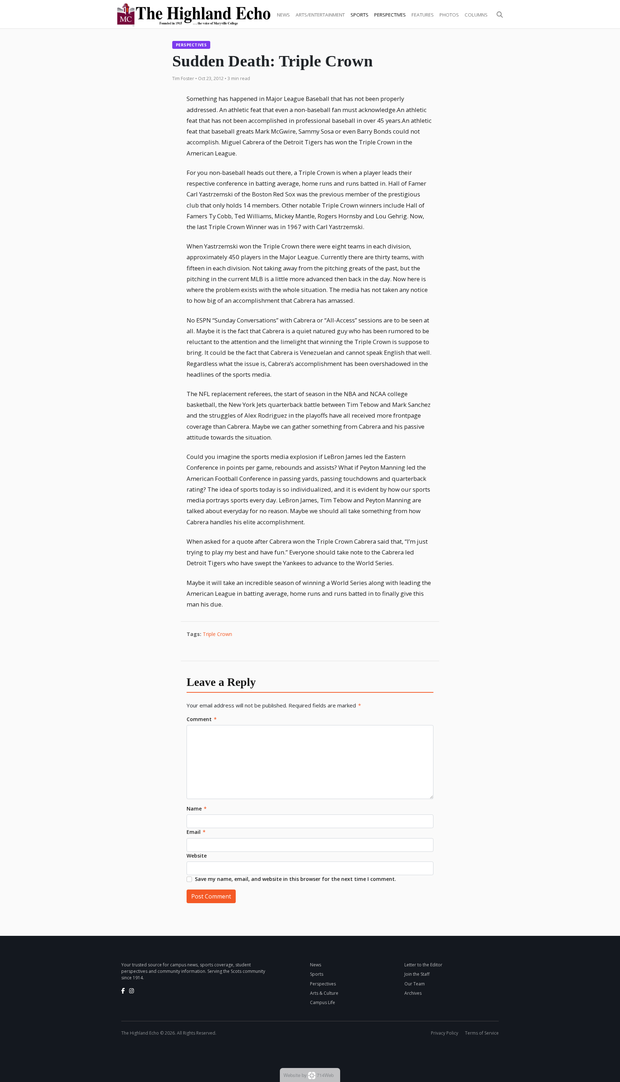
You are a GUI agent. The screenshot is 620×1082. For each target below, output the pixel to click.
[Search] (500, 14)
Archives (413, 993)
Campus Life (322, 1002)
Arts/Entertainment (320, 14)
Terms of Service (482, 1033)
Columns (476, 14)
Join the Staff (416, 974)
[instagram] (131, 991)
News (283, 14)
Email (196, 831)
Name (197, 808)
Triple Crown (217, 634)
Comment (202, 719)
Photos (449, 14)
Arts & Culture (324, 993)
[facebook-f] (123, 991)
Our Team (414, 984)
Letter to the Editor (423, 965)
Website (197, 855)
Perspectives (390, 14)
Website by (308, 1075)
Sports (359, 14)
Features (423, 14)
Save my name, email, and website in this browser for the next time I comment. (295, 879)
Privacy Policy (444, 1033)
